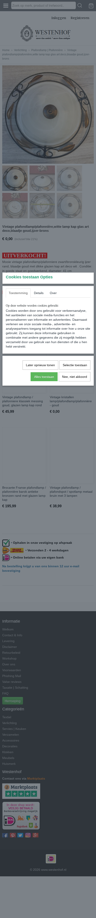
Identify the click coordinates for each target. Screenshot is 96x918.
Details (39, 293)
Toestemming (18, 293)
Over (53, 293)
